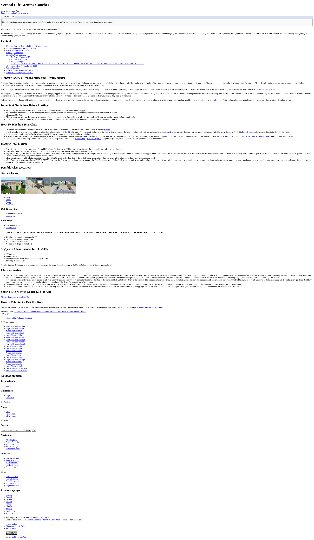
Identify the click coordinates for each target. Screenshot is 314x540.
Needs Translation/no (14, 348)
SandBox (9, 204)
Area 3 (8, 202)
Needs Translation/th (14, 364)
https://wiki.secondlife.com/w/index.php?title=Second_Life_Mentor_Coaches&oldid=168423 (50, 312)
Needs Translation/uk (14, 366)
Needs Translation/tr (13, 355)
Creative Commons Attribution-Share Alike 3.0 (44, 520)
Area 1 (8, 197)
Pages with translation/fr (15, 333)
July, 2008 (218, 100)
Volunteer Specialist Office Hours (150, 307)
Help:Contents (263, 136)
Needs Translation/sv (14, 353)
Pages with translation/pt (15, 359)
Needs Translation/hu (14, 346)
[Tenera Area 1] (13, 193)
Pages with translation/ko (15, 342)
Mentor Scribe (222, 136)
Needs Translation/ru (14, 362)
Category (4, 314)
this (69, 132)
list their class (247, 132)
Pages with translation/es (15, 328)
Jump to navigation (8, 13)
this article (169, 132)
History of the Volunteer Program (19, 318)
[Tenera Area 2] (38, 193)
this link (107, 130)
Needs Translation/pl (14, 357)
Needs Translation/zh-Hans (16, 368)
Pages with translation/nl (15, 344)
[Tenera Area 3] (63, 193)
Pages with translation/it (15, 337)
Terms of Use (11, 528)
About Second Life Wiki (15, 526)
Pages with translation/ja (15, 340)
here (89, 134)
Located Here (11, 216)
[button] (2, 402)
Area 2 (8, 200)
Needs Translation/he (14, 335)
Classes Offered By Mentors (266, 89)
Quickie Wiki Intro (248, 136)
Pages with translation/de (15, 326)
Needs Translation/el (14, 331)
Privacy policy (11, 524)
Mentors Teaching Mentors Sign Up (15, 297)
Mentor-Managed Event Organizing (89, 139)
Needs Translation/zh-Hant (16, 371)
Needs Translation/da (14, 351)
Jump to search (22, 13)
